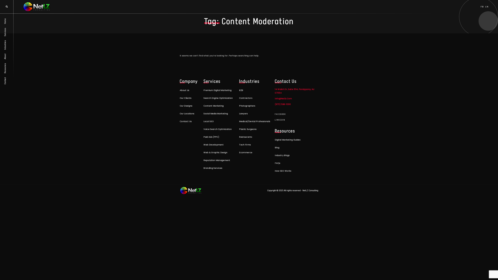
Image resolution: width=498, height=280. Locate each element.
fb (482, 6)
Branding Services (212, 168)
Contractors (245, 98)
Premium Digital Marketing (217, 90)
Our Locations (187, 113)
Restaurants (245, 136)
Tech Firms (245, 144)
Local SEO (208, 121)
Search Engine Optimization (218, 98)
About (5, 56)
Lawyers (243, 113)
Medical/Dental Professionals (254, 121)
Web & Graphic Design (215, 152)
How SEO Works (283, 170)
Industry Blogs (282, 155)
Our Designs (186, 105)
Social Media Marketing (215, 113)
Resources (5, 68)
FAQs (277, 163)
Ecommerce (245, 152)
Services (5, 32)
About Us (184, 90)
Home (5, 21)
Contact (5, 80)
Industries (5, 45)
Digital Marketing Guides (287, 139)
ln (487, 6)
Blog (277, 147)
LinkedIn (280, 120)
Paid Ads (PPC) (211, 136)
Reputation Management (216, 160)
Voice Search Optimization (217, 129)
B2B (241, 90)
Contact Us (186, 121)
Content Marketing (213, 105)
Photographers (247, 105)
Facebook (280, 114)
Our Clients (186, 98)
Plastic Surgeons (248, 129)
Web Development (213, 144)
